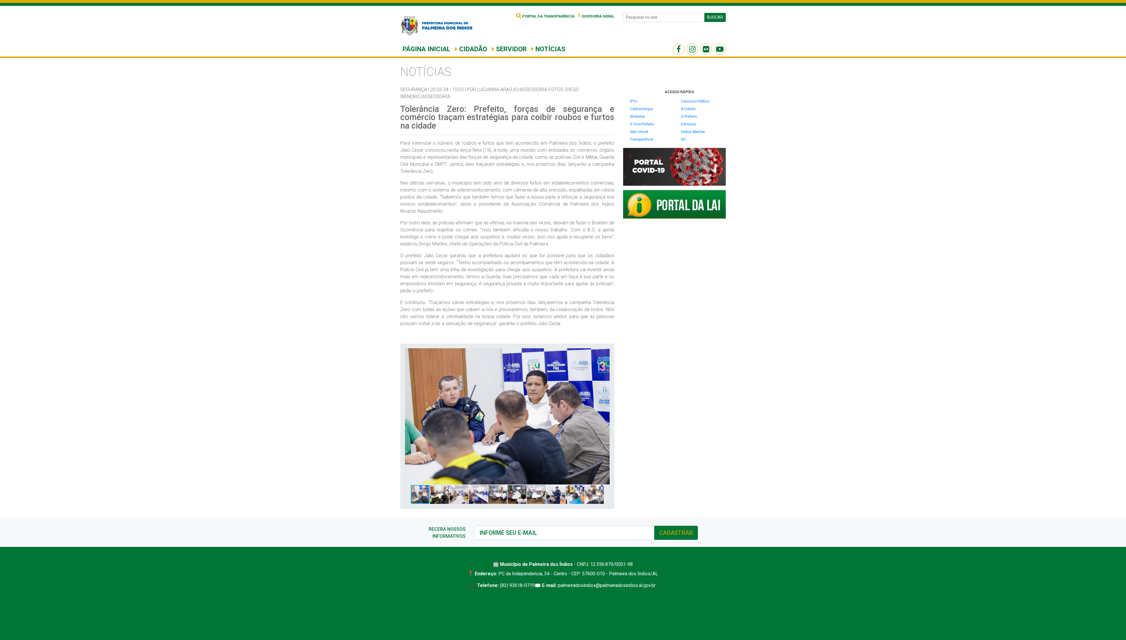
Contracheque (641, 109)
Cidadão (472, 49)
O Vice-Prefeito (642, 124)
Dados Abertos (693, 132)
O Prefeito (689, 117)
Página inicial (426, 49)
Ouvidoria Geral (596, 16)
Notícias (549, 49)
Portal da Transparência (547, 16)
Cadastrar (676, 532)
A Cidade (688, 109)
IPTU (633, 101)
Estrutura (688, 124)
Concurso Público (695, 101)
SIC (683, 139)
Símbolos (637, 117)
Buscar (715, 17)
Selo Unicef (639, 132)
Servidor (510, 49)
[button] (604, 353)
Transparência (641, 139)
